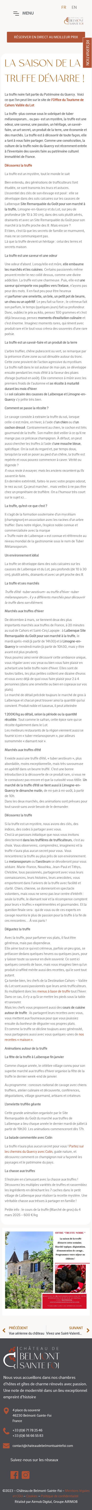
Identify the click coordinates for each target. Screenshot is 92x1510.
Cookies (32, 1496)
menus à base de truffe (53, 991)
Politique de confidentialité (60, 1496)
